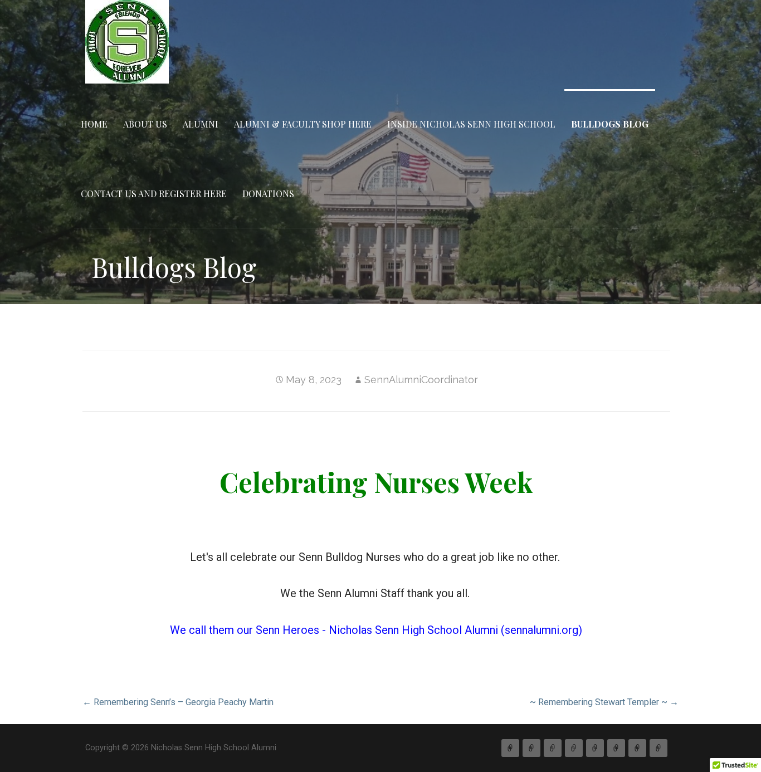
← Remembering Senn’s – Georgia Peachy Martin (178, 702)
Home (94, 124)
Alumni (200, 124)
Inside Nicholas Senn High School (471, 124)
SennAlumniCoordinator (421, 379)
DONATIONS (268, 193)
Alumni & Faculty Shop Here (303, 124)
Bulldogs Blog (609, 124)
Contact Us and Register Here (154, 193)
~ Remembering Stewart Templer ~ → (604, 702)
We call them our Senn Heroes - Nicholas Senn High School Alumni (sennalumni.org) (376, 630)
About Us (145, 124)
